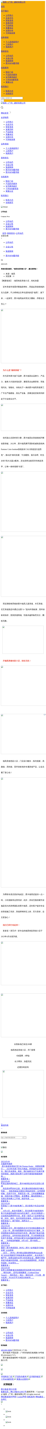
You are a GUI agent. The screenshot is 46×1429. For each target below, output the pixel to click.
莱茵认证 (9, 82)
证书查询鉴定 (11, 77)
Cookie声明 (21, 1397)
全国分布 (9, 30)
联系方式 (9, 91)
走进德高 (4, 117)
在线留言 (9, 94)
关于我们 (4, 11)
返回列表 (4, 1125)
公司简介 (9, 15)
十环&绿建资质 (12, 80)
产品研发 (9, 25)
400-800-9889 (6, 1350)
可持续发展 (10, 33)
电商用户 (9, 47)
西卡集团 (4, 1389)
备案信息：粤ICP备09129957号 (14, 1392)
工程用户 (9, 44)
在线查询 (4, 68)
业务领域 (4, 37)
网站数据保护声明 (8, 1397)
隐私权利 (31, 1397)
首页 (3, 7)
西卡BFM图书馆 (12, 63)
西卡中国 (13, 1389)
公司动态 (9, 56)
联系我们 (4, 87)
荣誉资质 (9, 20)
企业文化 (9, 18)
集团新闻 (9, 61)
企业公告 (9, 58)
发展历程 (9, 23)
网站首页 (4, 113)
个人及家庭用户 (12, 42)
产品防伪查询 (11, 75)
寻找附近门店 (7, 1377)
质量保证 (9, 28)
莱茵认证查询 (22, 1379)
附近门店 (9, 72)
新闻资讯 (4, 51)
